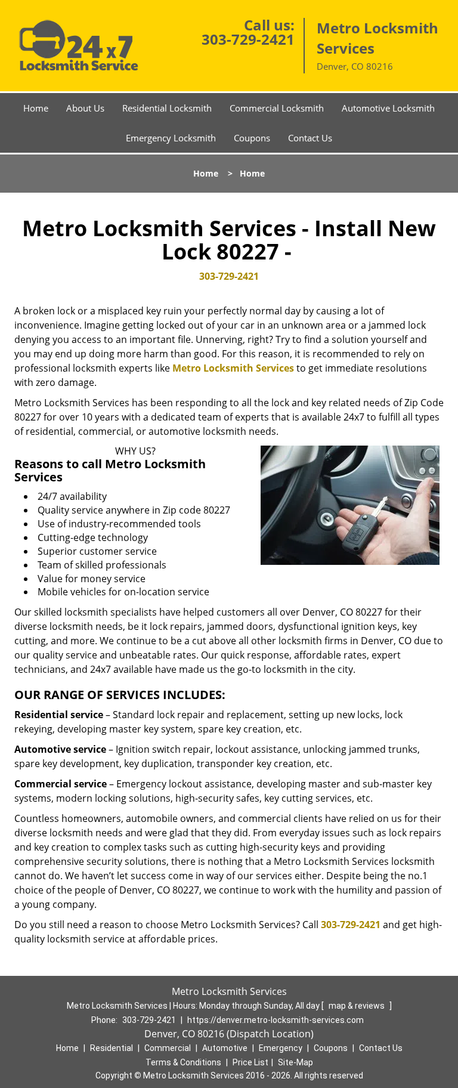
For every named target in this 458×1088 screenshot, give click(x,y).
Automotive (224, 1048)
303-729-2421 (248, 39)
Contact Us (310, 138)
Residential (111, 1048)
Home (35, 108)
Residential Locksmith (167, 108)
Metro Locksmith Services (233, 368)
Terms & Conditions (183, 1062)
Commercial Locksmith (277, 108)
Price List (250, 1062)
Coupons (252, 138)
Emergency (280, 1048)
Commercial (167, 1048)
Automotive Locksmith (388, 108)
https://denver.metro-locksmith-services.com (275, 1020)
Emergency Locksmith (171, 138)
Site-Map (295, 1062)
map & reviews (357, 1005)
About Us (85, 108)
